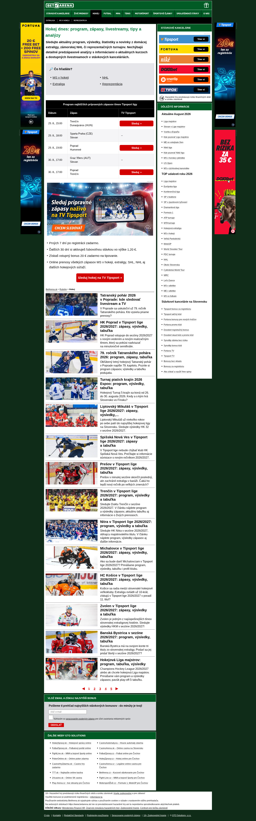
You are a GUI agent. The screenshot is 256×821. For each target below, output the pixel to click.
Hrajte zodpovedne (123, 793)
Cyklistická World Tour (174, 270)
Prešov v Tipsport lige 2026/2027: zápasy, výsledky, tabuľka (124, 468)
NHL (105, 77)
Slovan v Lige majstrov (174, 126)
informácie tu (96, 797)
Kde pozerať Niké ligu (174, 153)
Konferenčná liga (172, 192)
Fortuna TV (169, 351)
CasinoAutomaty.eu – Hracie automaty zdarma (121, 743)
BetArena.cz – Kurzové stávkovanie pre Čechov (121, 772)
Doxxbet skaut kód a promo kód (178, 335)
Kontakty (57, 815)
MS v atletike (170, 286)
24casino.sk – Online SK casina (67, 778)
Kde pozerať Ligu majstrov (176, 137)
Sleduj (135, 123)
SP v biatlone (170, 197)
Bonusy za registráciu (174, 366)
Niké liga (168, 147)
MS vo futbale (170, 296)
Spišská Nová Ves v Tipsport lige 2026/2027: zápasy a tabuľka (124, 441)
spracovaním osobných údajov (80, 719)
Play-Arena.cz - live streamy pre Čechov (71, 783)
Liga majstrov (170, 121)
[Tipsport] (225, 126)
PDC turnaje (169, 254)
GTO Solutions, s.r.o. (181, 815)
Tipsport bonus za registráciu (177, 309)
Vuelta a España (171, 132)
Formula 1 (168, 212)
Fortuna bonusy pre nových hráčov (180, 319)
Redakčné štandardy (74, 815)
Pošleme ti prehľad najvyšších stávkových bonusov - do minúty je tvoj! (95, 705)
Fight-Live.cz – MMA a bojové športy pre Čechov (122, 778)
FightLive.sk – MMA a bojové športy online (72, 753)
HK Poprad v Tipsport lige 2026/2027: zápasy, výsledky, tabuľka (124, 326)
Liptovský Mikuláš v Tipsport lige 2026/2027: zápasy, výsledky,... (124, 411)
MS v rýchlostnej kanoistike (176, 168)
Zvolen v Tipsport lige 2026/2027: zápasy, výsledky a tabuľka (123, 610)
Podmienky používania (97, 815)
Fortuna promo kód (173, 324)
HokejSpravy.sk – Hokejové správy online (71, 743)
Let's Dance (169, 280)
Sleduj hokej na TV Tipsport (98, 277)
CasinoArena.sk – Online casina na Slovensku (121, 748)
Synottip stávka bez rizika (176, 340)
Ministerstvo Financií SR (73, 808)
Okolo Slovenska (172, 265)
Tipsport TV (169, 356)
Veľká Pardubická (172, 239)
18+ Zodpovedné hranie (154, 815)
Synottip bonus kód (173, 345)
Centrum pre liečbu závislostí (154, 808)
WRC (166, 275)
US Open (168, 163)
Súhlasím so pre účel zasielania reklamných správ (92, 719)
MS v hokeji (64, 20)
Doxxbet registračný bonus (176, 330)
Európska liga (170, 186)
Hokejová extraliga (172, 228)
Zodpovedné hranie (130, 808)
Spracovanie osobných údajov (126, 815)
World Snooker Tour (173, 249)
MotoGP (167, 244)
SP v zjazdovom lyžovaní (175, 202)
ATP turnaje (169, 218)
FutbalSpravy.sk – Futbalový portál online (71, 748)
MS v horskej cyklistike (174, 158)
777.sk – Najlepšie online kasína (67, 772)
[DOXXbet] (225, 233)
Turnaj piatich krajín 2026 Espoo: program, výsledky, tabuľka (122, 384)
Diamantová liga (171, 207)
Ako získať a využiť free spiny (177, 371)
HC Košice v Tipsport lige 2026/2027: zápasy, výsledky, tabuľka (124, 579)
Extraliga (50, 20)
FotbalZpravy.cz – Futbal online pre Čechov (119, 753)
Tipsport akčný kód (172, 314)
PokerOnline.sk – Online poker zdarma (70, 758)
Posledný (117, 688)
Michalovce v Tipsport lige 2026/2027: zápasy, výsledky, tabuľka (124, 552)
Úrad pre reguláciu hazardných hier (102, 808)
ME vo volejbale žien (173, 142)
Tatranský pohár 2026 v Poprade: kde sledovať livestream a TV (120, 299)
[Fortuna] (31, 126)
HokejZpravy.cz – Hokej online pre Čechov (119, 758)
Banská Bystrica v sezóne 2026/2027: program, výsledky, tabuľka (125, 637)
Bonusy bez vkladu (173, 361)
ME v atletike (170, 291)
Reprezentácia (80, 20)
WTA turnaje (169, 223)
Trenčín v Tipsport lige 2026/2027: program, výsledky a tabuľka (125, 495)
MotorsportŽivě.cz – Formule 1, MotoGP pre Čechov (123, 783)
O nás (47, 815)
